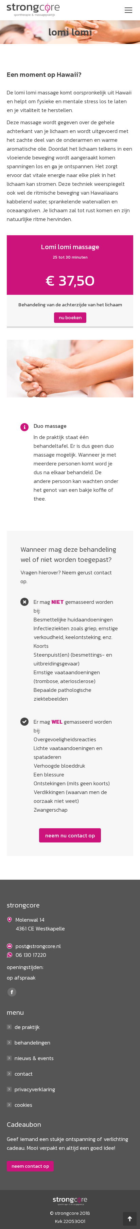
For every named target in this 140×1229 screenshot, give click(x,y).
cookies (23, 1105)
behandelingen (32, 1042)
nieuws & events (34, 1058)
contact (24, 1074)
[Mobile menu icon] (128, 10)
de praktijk (27, 1027)
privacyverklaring (35, 1089)
